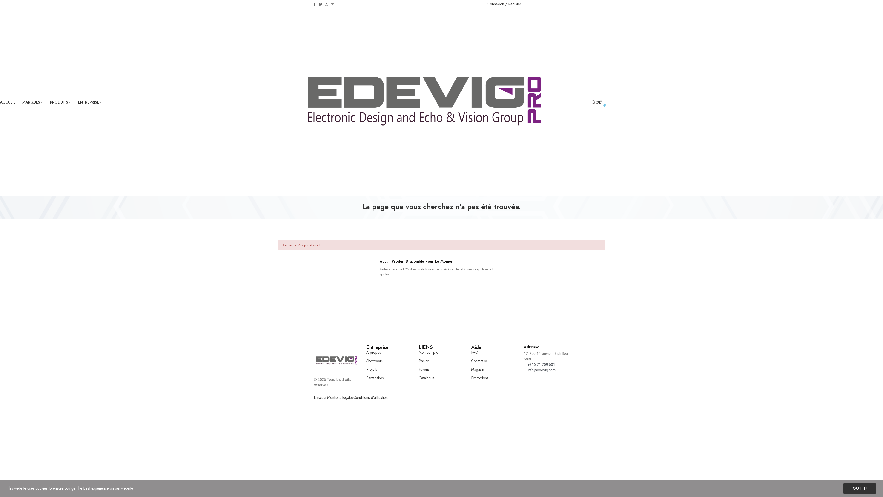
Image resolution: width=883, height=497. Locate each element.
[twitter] (320, 4)
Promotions (479, 378)
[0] (597, 102)
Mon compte (428, 352)
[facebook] (314, 4)
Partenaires (375, 378)
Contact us (479, 361)
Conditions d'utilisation (370, 397)
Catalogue (427, 378)
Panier (424, 361)
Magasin (477, 369)
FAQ (474, 352)
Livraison (320, 397)
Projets (371, 369)
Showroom (374, 361)
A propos (373, 352)
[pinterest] (332, 4)
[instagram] (326, 4)
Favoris (424, 369)
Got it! (860, 488)
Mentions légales (340, 397)
